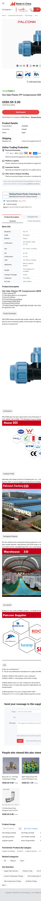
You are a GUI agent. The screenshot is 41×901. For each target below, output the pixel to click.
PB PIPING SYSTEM (27, 833)
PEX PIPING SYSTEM (9, 833)
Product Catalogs (32, 828)
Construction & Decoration (15, 15)
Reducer (13, 861)
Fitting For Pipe (27, 871)
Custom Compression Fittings (13, 876)
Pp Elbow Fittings (31, 881)
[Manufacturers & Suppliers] (20, 4)
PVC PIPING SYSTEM (28, 837)
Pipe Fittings (28, 15)
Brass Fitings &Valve (28, 841)
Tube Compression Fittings (12, 881)
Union (22, 861)
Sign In (5, 207)
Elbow (36, 15)
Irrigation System (7, 841)
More (4, 885)
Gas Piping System (8, 837)
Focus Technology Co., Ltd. (26, 892)
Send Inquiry (21, 112)
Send (20, 741)
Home (4, 15)
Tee (5, 861)
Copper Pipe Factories (11, 871)
